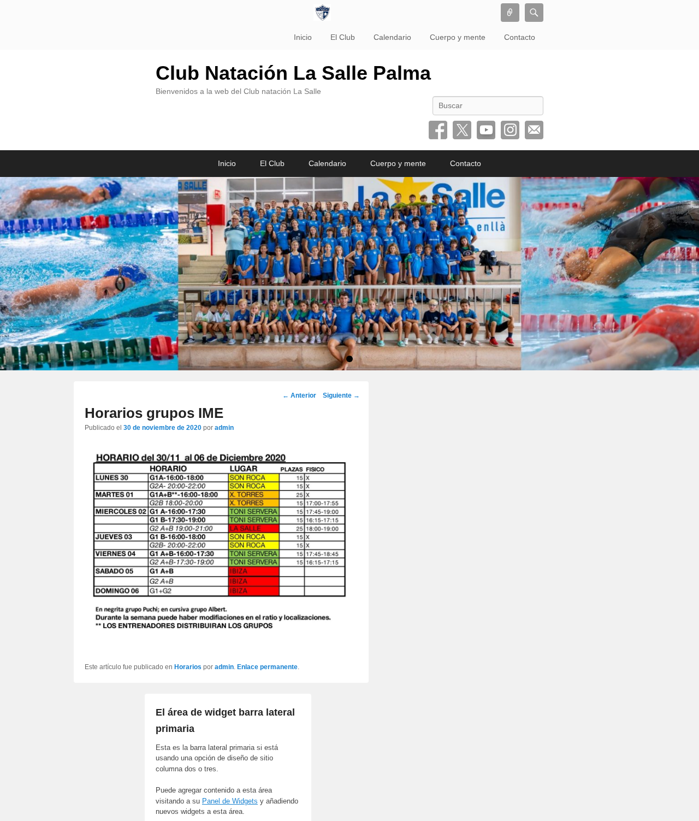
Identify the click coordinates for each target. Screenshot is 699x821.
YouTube (486, 130)
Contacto (519, 37)
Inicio (303, 37)
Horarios (188, 667)
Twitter (462, 130)
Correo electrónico (534, 130)
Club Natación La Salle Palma (293, 73)
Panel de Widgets (230, 801)
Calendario (392, 37)
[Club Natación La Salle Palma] (322, 12)
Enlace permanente (267, 667)
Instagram (510, 130)
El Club (342, 37)
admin (224, 428)
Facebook (438, 130)
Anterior (299, 395)
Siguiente (341, 395)
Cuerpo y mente (457, 37)
